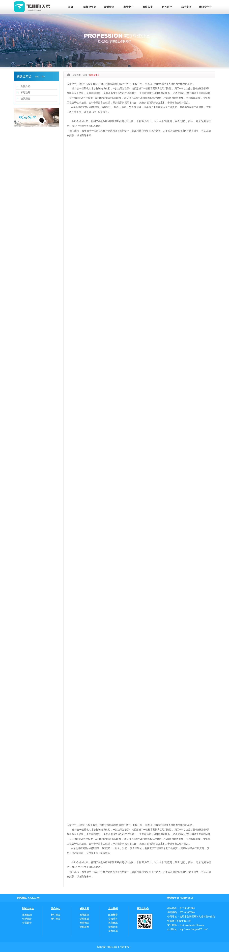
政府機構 (113, 914)
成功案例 (186, 7)
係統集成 (84, 918)
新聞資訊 (109, 7)
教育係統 (113, 923)
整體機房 (84, 923)
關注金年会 (143, 908)
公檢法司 (113, 918)
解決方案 (148, 7)
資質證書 (25, 98)
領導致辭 (25, 92)
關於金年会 (89, 7)
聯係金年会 (205, 7)
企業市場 (113, 931)
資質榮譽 (27, 923)
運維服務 (84, 927)
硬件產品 (55, 918)
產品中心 (128, 7)
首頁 (70, 7)
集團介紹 (25, 86)
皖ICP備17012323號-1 (108, 947)
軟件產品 (55, 914)
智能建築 (84, 914)
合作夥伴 (167, 7)
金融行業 (113, 927)
